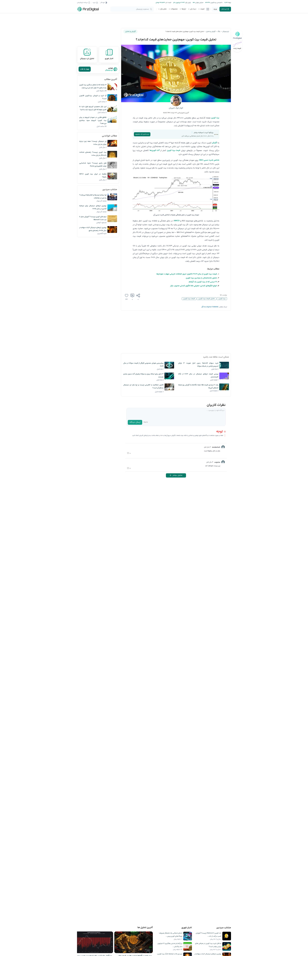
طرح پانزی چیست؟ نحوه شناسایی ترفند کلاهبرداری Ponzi (92, 164)
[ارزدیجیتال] (88, 9)
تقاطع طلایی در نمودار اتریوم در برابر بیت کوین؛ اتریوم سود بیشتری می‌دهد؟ (92, 120)
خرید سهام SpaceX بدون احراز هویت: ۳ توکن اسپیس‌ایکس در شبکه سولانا (198, 365)
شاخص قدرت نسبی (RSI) (209, 160)
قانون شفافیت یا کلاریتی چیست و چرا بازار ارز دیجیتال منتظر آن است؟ (143, 386)
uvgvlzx (217, 462)
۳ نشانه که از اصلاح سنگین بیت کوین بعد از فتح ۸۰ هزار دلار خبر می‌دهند (92, 86)
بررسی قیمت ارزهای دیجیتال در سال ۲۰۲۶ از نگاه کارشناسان (198, 375)
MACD (177, 220)
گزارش (214, 142)
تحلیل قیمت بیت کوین (206, 298)
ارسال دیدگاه (135, 422)
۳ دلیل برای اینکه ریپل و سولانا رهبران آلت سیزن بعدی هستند (143, 375)
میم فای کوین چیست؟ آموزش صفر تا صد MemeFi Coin (92, 218)
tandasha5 (216, 447)
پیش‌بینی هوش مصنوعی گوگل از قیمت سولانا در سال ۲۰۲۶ (143, 365)
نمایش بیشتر (177, 475)
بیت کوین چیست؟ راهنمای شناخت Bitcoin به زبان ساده (92, 154)
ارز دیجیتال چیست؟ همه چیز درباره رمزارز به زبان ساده (92, 143)
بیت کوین (215, 117)
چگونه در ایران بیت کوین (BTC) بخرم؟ (92, 175)
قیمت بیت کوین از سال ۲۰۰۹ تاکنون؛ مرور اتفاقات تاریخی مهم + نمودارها (186, 274)
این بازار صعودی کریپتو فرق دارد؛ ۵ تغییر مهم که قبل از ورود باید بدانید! (92, 108)
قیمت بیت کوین (173, 150)
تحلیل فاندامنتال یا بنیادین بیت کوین (201, 278)
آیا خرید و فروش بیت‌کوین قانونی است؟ (92, 97)
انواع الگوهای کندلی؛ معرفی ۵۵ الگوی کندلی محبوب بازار (193, 285)
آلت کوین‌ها (155, 150)
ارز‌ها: (229, 2)
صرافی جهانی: (199, 2)
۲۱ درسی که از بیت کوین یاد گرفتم (203, 281)
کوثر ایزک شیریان (176, 108)
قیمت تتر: (168, 2)
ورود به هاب (84, 69)
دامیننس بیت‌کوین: (216, 2)
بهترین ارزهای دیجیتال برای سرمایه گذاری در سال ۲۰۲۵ (92, 207)
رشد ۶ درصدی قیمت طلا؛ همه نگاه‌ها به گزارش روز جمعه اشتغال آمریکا (198, 386)
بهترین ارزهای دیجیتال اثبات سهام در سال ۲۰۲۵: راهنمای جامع (92, 229)
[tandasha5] (223, 447)
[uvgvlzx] (223, 462)
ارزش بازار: (188, 2)
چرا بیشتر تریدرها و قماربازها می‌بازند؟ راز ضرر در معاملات (92, 196)
